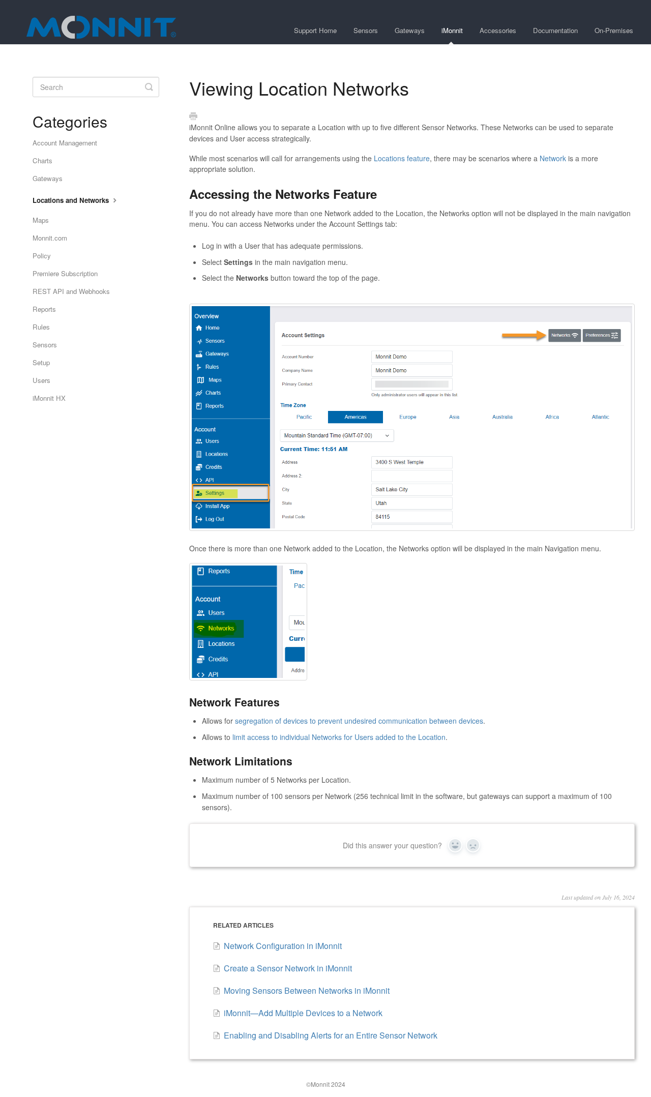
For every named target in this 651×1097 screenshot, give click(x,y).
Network (553, 158)
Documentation (555, 30)
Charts (42, 160)
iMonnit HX (49, 398)
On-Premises (614, 30)
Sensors (365, 30)
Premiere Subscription (65, 273)
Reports (44, 309)
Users (41, 380)
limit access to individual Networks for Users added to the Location (339, 737)
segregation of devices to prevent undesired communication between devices (359, 721)
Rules (41, 327)
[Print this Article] (193, 116)
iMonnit (452, 30)
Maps (41, 220)
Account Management (65, 142)
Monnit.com (50, 238)
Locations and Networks (72, 200)
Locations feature (402, 158)
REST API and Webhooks (71, 291)
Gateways (410, 30)
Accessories (498, 30)
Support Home (315, 30)
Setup (41, 362)
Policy (42, 255)
